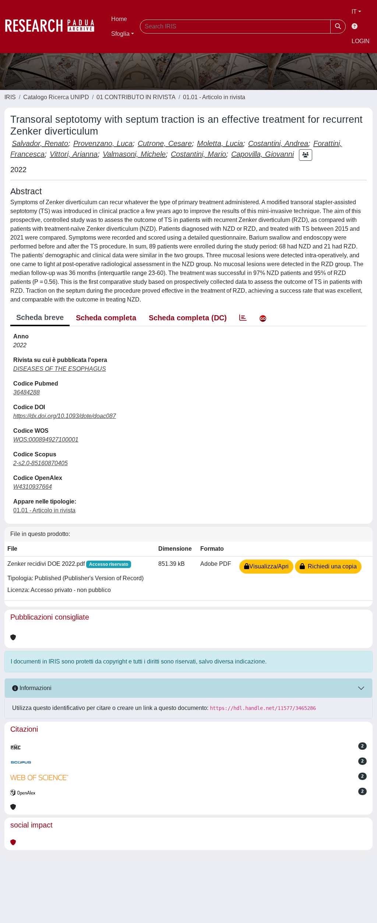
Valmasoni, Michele (134, 154)
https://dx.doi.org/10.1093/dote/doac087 (64, 416)
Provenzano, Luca (103, 143)
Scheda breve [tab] (40, 317)
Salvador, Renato (40, 143)
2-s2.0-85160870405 (40, 463)
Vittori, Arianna (74, 154)
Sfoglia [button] (120, 34)
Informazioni (35, 688)
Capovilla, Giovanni (262, 154)
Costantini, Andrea (278, 143)
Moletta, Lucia (220, 143)
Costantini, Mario (198, 154)
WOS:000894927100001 (45, 439)
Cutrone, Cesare (165, 143)
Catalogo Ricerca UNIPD (56, 97)
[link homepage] (53, 26)
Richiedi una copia (331, 566)
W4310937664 (32, 487)
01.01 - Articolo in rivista (214, 97)
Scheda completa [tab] (106, 318)
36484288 (26, 392)
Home (119, 19)
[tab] (243, 317)
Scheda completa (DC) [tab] (188, 318)
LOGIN (361, 41)
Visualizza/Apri (269, 566)
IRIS (10, 97)
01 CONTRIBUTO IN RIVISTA (136, 97)
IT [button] (354, 11)
